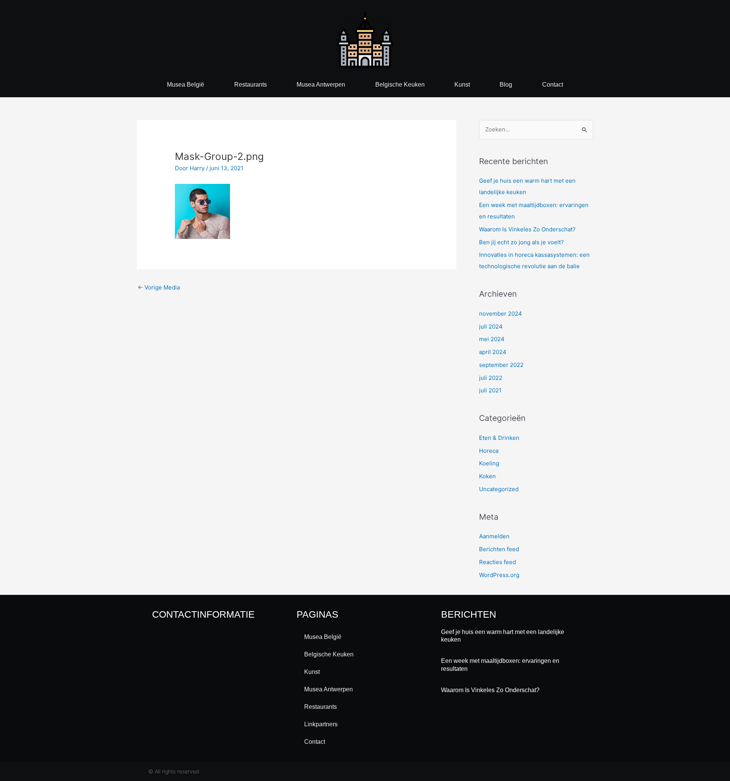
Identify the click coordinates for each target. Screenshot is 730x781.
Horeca (488, 450)
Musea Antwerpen (321, 84)
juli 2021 (490, 390)
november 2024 (500, 313)
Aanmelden (494, 536)
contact (552, 84)
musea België (185, 84)
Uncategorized (499, 489)
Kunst (462, 84)
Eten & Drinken (499, 437)
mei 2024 (492, 339)
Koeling (489, 463)
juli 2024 (491, 326)
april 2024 (492, 352)
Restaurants (250, 84)
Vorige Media (159, 287)
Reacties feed (497, 562)
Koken (487, 476)
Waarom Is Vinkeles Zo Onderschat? (527, 229)
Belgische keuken (400, 84)
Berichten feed (499, 549)
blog (506, 84)
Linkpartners (321, 724)
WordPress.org (499, 575)
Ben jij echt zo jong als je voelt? (521, 242)
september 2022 (501, 364)
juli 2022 (490, 377)
